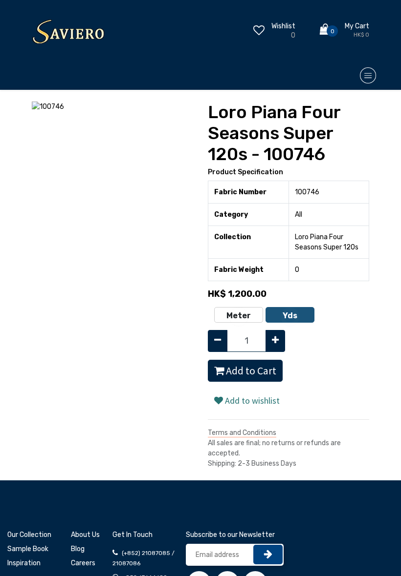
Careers (83, 563)
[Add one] (275, 341)
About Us (85, 535)
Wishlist (283, 26)
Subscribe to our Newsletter (230, 535)
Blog (78, 549)
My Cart (357, 26)
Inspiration (24, 563)
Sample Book (27, 549)
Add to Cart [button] (250, 370)
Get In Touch (132, 535)
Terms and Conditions (242, 433)
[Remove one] (217, 341)
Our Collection (29, 535)
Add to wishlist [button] (251, 400)
